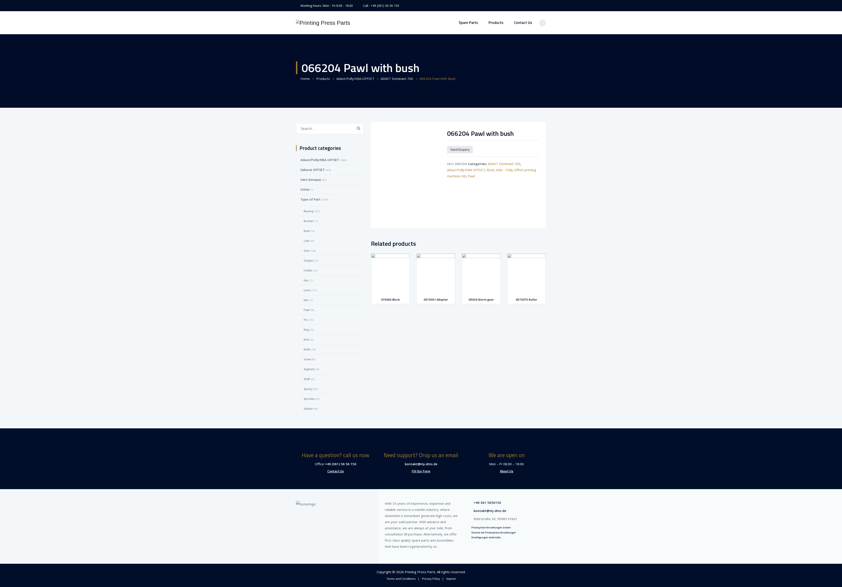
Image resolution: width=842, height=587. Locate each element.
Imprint (451, 579)
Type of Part (310, 199)
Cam (306, 241)
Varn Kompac (310, 179)
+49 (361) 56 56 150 (385, 6)
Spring (308, 389)
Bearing (308, 211)
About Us (506, 471)
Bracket (308, 221)
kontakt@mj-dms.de (421, 464)
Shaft (307, 379)
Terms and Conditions (401, 579)
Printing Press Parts (420, 572)
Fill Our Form (421, 471)
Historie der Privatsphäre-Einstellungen (493, 532)
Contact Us (523, 22)
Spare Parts (468, 22)
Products (496, 22)
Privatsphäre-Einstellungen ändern (491, 527)
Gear (307, 251)
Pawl (471, 176)
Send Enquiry (459, 149)
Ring (306, 330)
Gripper (309, 260)
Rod (306, 339)
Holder (308, 270)
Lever (307, 290)
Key (306, 280)
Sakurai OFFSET (312, 169)
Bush (490, 170)
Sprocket (309, 399)
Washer (308, 409)
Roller (307, 349)
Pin (305, 320)
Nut (306, 300)
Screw (307, 359)
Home (304, 78)
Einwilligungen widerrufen (486, 537)
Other (305, 189)
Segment (309, 369)
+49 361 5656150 (487, 502)
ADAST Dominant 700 (504, 164)
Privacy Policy (431, 579)
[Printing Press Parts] (323, 22)
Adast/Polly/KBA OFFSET (466, 170)
